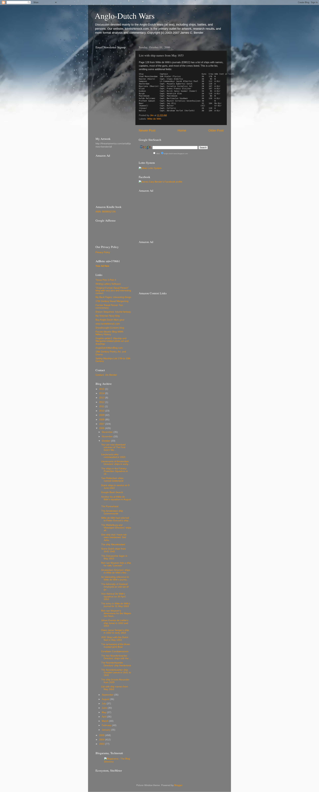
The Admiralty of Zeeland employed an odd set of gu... (114, 587)
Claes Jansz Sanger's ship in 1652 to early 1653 (115, 631)
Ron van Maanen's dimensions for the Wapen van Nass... (116, 613)
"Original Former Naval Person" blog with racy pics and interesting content (113, 290)
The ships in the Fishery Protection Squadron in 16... (114, 471)
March (105, 721)
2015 (102, 389)
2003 (102, 744)
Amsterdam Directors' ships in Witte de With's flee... (115, 571)
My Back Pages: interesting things (113, 297)
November (107, 436)
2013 (102, 397)
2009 (102, 415)
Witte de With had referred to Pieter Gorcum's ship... (115, 519)
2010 (102, 411)
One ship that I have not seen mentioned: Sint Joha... (113, 537)
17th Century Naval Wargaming (112, 301)
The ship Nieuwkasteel (113, 544)
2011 (102, 406)
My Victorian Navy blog (108, 316)
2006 (102, 428)
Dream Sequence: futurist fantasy (113, 312)
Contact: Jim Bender (106, 375)
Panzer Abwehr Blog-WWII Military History (109, 333)
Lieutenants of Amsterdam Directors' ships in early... (115, 462)
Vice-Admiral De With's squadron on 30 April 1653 (113, 596)
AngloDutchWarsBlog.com (109, 348)
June (105, 708)
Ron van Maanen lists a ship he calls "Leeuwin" (116, 564)
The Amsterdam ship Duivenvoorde (112, 512)
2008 (102, 419)
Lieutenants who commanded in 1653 (113, 455)
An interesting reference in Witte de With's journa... (115, 578)
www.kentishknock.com (108, 324)
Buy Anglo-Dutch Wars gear (110, 320)
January (106, 730)
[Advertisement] (110, 231)
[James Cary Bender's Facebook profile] (160, 182)
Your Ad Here (102, 266)
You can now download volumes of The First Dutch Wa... (113, 447)
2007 (102, 424)
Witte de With (154, 119)
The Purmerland (109, 506)
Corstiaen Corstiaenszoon (114, 651)
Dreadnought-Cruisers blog (110, 327)
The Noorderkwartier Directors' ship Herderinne (116, 664)
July (104, 703)
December (107, 432)
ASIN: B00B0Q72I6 (106, 211)
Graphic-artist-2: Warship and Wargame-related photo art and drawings (112, 341)
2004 (102, 739)
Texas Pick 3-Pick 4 (106, 280)
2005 (102, 735)
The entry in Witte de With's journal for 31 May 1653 (115, 604)
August (106, 699)
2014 (102, 393)
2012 (102, 402)
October (106, 441)
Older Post (215, 130)
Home (182, 130)
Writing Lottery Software (108, 284)
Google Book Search (112, 492)
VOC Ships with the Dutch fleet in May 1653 (114, 638)
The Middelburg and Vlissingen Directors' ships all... (116, 528)
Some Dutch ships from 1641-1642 (113, 550)
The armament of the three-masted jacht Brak (115, 645)
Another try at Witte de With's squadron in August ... (116, 499)
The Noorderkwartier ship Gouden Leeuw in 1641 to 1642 (116, 672)
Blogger (178, 785)
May (104, 712)
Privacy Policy (103, 252)
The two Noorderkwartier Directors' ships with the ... (116, 657)
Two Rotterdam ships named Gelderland (112, 479)
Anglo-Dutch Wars (125, 15)
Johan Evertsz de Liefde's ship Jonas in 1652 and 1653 (114, 623)
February (107, 725)
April (104, 716)
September (108, 695)
